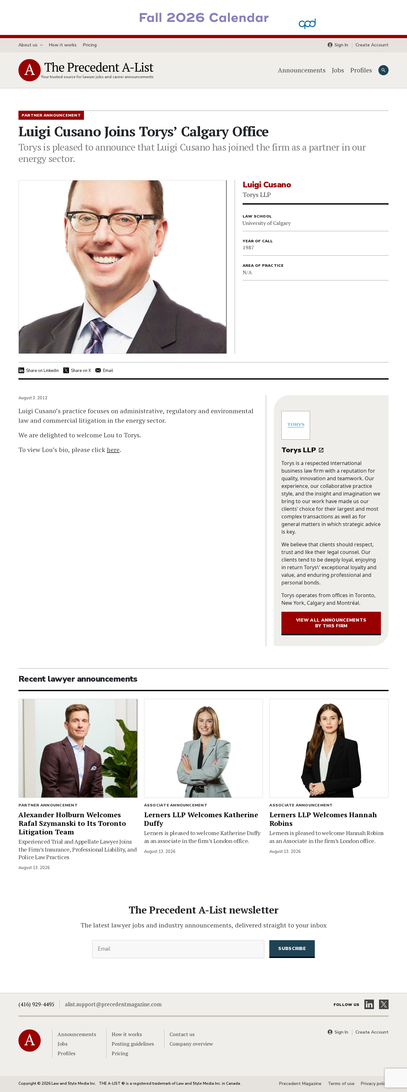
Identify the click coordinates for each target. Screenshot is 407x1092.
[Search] (383, 70)
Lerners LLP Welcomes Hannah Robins (323, 819)
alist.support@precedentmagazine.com (113, 1004)
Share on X (81, 371)
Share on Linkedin (42, 371)
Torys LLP (298, 450)
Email (108, 371)
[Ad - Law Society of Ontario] (203, 16)
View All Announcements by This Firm (331, 623)
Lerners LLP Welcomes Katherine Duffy (201, 819)
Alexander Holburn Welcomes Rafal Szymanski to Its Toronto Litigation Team (72, 823)
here (113, 449)
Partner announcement (48, 805)
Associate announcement (175, 805)
